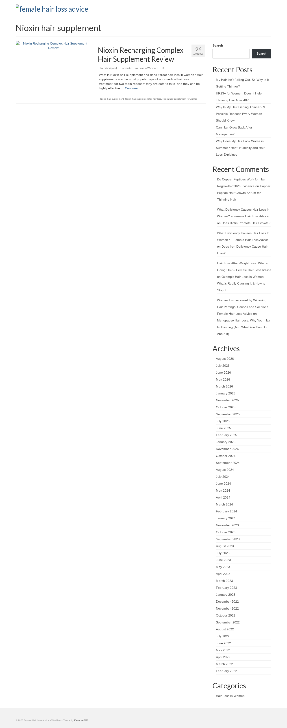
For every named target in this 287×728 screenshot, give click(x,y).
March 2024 (224, 504)
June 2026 (223, 372)
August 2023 (225, 546)
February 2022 (226, 671)
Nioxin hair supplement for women (180, 99)
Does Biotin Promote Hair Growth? (246, 223)
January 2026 (225, 393)
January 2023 (225, 594)
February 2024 (226, 511)
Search (218, 45)
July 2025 (223, 421)
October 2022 (225, 615)
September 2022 (228, 622)
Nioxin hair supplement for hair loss (143, 99)
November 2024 (227, 449)
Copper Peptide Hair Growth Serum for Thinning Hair (243, 192)
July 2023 (223, 553)
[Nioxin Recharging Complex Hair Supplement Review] (53, 45)
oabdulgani (109, 68)
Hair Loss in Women (145, 68)
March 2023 (224, 580)
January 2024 (225, 518)
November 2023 (227, 525)
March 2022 (224, 664)
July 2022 (223, 636)
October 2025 (225, 407)
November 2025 (227, 400)
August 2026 (225, 358)
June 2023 (223, 560)
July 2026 (223, 365)
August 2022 (225, 629)
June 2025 (223, 428)
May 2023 (223, 567)
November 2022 (227, 608)
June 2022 (223, 643)
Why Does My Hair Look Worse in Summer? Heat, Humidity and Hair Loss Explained (240, 147)
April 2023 (223, 574)
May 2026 (223, 379)
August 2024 (225, 469)
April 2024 (223, 497)
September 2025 (228, 414)
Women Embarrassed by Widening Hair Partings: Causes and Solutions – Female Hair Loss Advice (244, 306)
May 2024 (223, 490)
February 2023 (226, 587)
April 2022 (223, 657)
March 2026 (224, 386)
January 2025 (225, 442)
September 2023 (228, 539)
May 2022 (223, 650)
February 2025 (226, 435)
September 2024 (228, 463)
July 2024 (223, 476)
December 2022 (227, 601)
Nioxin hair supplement (112, 99)
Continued (132, 88)
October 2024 (225, 456)
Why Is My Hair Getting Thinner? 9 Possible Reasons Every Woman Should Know (240, 113)
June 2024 (223, 483)
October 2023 (225, 532)
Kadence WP (81, 720)
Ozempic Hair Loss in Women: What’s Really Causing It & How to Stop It (241, 283)
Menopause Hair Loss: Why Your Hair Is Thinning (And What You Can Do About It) (243, 327)
